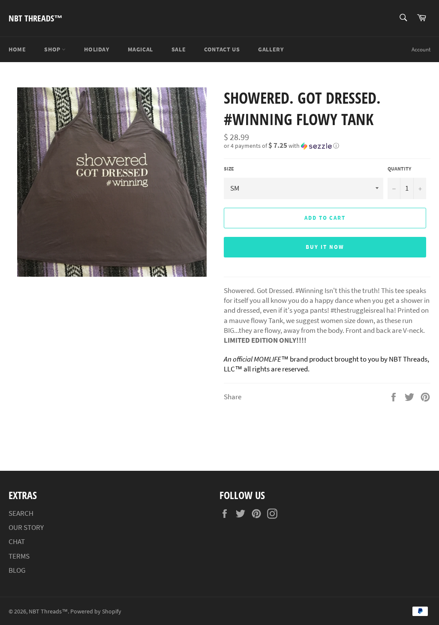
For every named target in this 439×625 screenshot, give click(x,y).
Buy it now (325, 247)
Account (421, 49)
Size (229, 168)
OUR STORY (26, 527)
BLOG (17, 570)
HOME (17, 49)
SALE (178, 49)
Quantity (399, 168)
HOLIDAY (96, 49)
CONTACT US (222, 49)
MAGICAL (140, 49)
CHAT (17, 541)
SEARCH (21, 513)
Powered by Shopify (95, 611)
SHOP (53, 49)
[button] (327, 145)
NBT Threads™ (36, 18)
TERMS (19, 556)
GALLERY (270, 49)
